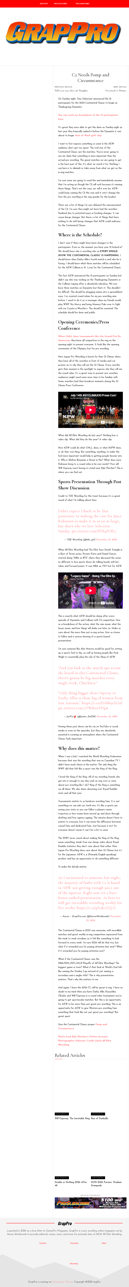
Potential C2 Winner (116, 90)
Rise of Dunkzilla (99, 1118)
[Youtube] (58, 1243)
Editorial (61, 1114)
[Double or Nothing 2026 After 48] (72, 1152)
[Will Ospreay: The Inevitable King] (72, 1088)
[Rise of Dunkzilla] (108, 1088)
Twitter (42, 1243)
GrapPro (64, 1223)
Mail (104, 1243)
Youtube (74, 1243)
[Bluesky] (58, 1263)
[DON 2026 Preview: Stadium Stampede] (108, 1152)
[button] (125, 59)
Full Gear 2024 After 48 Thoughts (71, 90)
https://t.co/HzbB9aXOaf (102, 703)
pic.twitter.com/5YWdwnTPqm (83, 708)
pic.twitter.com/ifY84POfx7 (94, 531)
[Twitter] (27, 1243)
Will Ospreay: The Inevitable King (72, 1118)
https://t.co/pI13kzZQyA (96, 908)
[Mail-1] (90, 1243)
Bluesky (74, 1263)
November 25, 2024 (106, 540)
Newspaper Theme (62, 1282)
